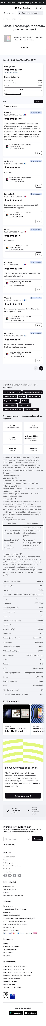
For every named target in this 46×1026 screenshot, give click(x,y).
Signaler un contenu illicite (12, 987)
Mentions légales (9, 984)
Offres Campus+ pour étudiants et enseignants (19, 918)
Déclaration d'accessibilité (12, 866)
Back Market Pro (8, 927)
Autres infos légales (10, 981)
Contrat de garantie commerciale (14, 909)
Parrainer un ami (8, 906)
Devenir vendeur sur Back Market (14, 921)
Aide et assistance (9, 889)
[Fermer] (43, 2)
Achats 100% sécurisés (11, 930)
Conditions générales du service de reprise (18, 972)
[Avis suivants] (41, 368)
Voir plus (7, 139)
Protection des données (11, 978)
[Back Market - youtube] (10, 875)
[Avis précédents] (36, 368)
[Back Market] (23, 8)
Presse (5, 860)
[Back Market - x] (19, 875)
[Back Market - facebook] (14, 875)
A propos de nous (9, 857)
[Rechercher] (20, 13)
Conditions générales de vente (13, 969)
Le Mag (5, 944)
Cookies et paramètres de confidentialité (17, 975)
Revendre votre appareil (11, 915)
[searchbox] (32, 13)
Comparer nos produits (11, 947)
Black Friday (7, 956)
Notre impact (7, 863)
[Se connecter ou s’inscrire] (36, 8)
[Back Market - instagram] (5, 875)
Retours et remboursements (13, 896)
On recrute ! (7, 872)
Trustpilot (6, 869)
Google (35, 783)
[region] (23, 720)
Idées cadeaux (8, 953)
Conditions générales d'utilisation (14, 966)
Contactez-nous (8, 886)
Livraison (6, 892)
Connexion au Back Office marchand (15, 924)
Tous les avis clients (10, 950)
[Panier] (41, 8)
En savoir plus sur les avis (13, 94)
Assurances (7, 912)
